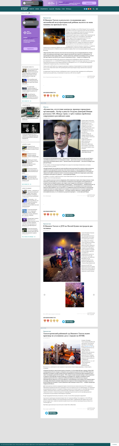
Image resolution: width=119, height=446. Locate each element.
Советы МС (51, 8)
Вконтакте (84, 9)
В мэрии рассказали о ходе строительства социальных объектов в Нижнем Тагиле (30, 178)
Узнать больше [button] (71, 444)
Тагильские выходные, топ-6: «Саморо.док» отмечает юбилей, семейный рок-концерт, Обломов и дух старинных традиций (30, 212)
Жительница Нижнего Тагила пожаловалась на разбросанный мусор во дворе (30, 170)
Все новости (25, 101)
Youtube (90, 9)
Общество (45, 107)
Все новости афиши (27, 236)
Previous (44, 295)
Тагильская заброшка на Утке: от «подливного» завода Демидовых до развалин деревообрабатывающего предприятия (30, 136)
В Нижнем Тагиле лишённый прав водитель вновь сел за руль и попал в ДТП (30, 148)
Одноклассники (88, 9)
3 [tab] (71, 307)
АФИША (37, 8)
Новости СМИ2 (43, 103)
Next (94, 295)
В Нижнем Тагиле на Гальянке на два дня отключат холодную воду (33, 155)
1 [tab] (67, 307)
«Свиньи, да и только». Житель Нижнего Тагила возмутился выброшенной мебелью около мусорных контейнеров (30, 162)
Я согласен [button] (115, 444)
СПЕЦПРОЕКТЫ (44, 8)
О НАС (63, 8)
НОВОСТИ (31, 8)
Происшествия (47, 17)
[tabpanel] (69, 294)
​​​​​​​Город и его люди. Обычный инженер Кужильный (30, 119)
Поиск (93, 9)
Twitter (86, 9)
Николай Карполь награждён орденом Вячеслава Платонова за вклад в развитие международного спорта (30, 97)
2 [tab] (69, 307)
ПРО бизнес (68, 8)
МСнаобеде (57, 8)
